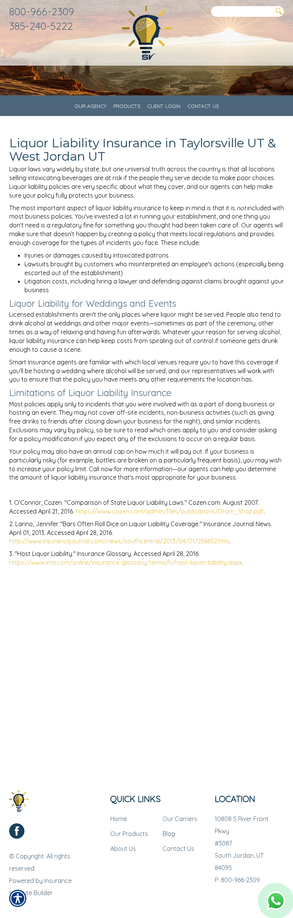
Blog (169, 833)
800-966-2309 (41, 11)
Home (118, 819)
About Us (123, 848)
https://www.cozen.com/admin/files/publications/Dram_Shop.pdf (170, 511)
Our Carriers (180, 819)
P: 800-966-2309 (237, 880)
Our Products (129, 833)
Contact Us (178, 848)
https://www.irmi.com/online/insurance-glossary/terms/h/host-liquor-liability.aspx (125, 562)
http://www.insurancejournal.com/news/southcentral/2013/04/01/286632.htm (119, 541)
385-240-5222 (41, 25)
